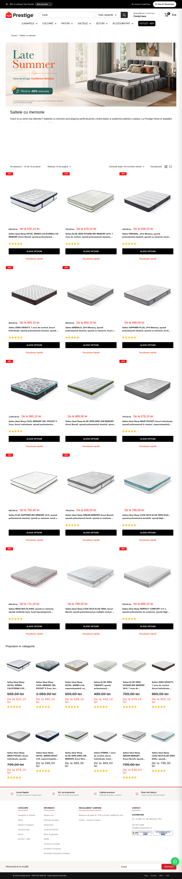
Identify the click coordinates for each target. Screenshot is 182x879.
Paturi (20, 820)
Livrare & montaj (51, 829)
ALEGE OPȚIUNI (34, 251)
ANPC (161, 876)
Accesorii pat (23, 829)
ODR (167, 876)
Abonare (168, 866)
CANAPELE (28, 23)
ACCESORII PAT (121, 23)
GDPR (46, 839)
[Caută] (124, 15)
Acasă (14, 35)
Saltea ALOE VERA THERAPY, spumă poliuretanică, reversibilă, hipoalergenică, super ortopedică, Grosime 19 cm (105, 685)
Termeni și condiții (52, 844)
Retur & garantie (51, 834)
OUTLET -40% (146, 23)
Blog (146, 876)
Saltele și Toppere (26, 825)
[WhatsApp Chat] (175, 861)
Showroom (48, 825)
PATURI (65, 23)
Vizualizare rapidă (34, 259)
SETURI (100, 23)
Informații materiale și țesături (57, 853)
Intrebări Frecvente (52, 849)
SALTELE (83, 23)
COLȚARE (47, 23)
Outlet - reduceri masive (90, 820)
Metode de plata (51, 820)
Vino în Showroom (166, 4)
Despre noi (48, 815)
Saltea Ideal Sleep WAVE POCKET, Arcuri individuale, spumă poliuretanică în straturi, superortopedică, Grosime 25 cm (147, 423)
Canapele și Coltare (26, 815)
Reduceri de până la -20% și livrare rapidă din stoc (101, 815)
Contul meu (140, 16)
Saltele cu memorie (27, 35)
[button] (16, 244)
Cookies (153, 876)
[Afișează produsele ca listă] (170, 166)
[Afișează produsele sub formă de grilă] (166, 166)
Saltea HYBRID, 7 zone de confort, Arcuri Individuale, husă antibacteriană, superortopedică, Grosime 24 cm (105, 756)
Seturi (20, 834)
